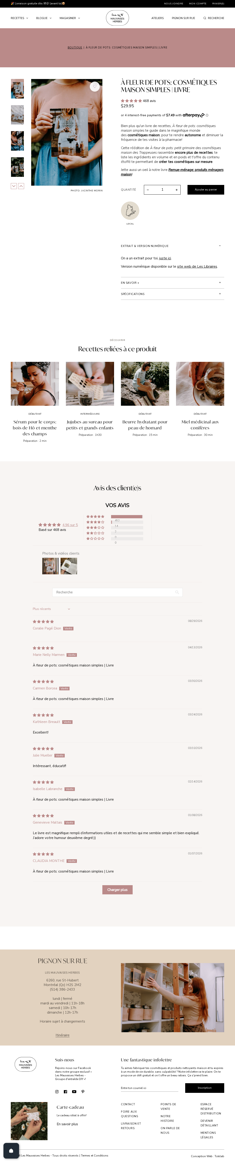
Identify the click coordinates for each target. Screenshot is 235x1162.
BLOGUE (42, 18)
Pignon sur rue (183, 18)
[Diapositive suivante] (14, 186)
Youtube (74, 1091)
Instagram (57, 1091)
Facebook (65, 1091)
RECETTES (17, 18)
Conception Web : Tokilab (207, 1156)
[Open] (11, 1151)
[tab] (172, 246)
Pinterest (83, 1091)
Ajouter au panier (206, 189)
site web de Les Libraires (197, 266)
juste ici (165, 258)
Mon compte (198, 3)
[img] (43, 621)
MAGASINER (68, 18)
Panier (218, 3)
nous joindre (173, 3)
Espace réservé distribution (211, 1108)
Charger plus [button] (117, 889)
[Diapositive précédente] (21, 186)
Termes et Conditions (94, 1155)
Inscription (205, 1088)
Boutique (75, 47)
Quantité (128, 190)
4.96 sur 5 (70, 525)
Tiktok (91, 1091)
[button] (132, 101)
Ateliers (157, 18)
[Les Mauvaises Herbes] (117, 18)
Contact (128, 1104)
